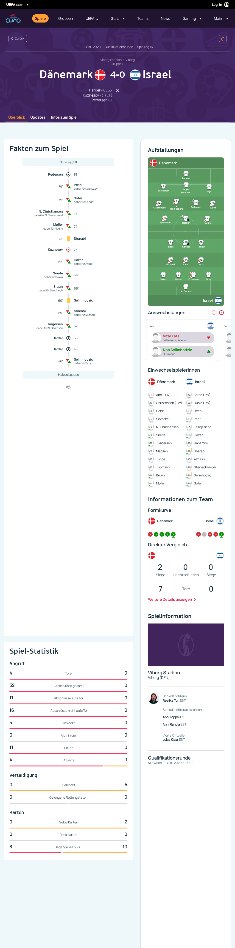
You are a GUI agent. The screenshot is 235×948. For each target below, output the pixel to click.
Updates (37, 117)
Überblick (16, 117)
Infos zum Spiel (64, 117)
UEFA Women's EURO (13, 18)
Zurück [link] (19, 38)
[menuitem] (41, 18)
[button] (118, 18)
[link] (40, 18)
